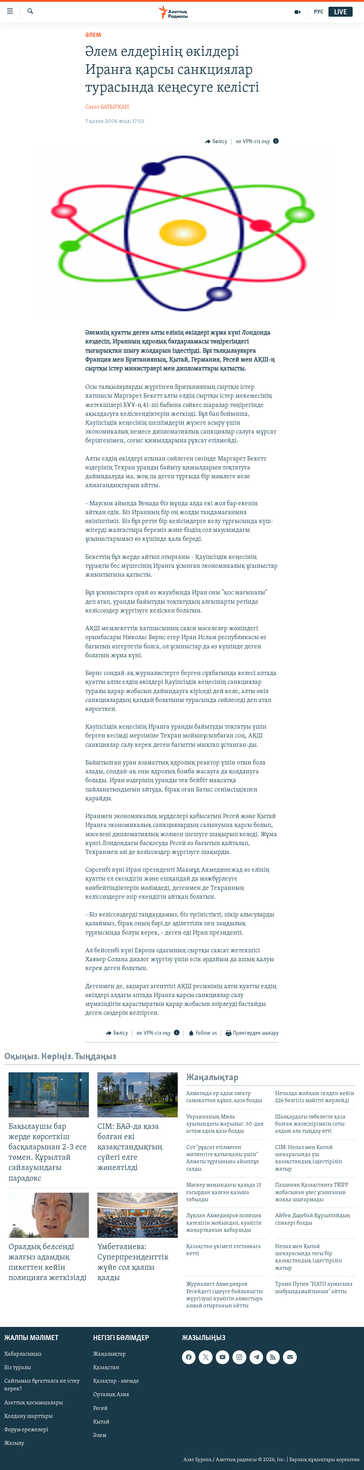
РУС (318, 12)
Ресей (100, 1408)
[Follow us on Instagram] (239, 1357)
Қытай (101, 1422)
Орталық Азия (111, 1395)
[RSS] (273, 1357)
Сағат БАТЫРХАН (107, 107)
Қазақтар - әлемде (116, 1381)
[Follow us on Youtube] (222, 1357)
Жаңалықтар (109, 1354)
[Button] (216, 141)
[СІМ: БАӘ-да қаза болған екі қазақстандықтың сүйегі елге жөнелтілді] (137, 1094)
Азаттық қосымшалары (33, 1402)
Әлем (99, 1435)
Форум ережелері (26, 1429)
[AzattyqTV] (298, 12)
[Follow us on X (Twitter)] (205, 1357)
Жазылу (14, 1443)
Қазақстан (106, 1368)
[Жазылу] (289, 1357)
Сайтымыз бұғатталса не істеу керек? (42, 1385)
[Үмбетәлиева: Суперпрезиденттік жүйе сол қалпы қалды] (137, 1215)
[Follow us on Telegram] (256, 1357)
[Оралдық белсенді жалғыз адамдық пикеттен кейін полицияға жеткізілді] (49, 1215)
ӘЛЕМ (93, 35)
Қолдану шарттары (28, 1416)
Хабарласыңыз (23, 1354)
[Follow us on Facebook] (189, 1357)
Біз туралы (17, 1368)
